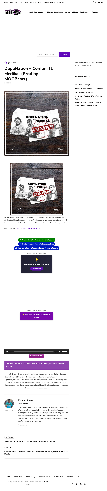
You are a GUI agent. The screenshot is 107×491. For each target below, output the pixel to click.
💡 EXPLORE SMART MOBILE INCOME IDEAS (36, 316)
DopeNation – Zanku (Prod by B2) (28, 228)
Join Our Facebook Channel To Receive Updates (38, 244)
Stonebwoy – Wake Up (84, 92)
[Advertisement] (53, 35)
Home (6, 2)
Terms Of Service (35, 2)
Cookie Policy (30, 477)
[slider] (65, 351)
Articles (22, 426)
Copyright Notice (49, 2)
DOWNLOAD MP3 (37, 356)
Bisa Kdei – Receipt (82, 85)
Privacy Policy (23, 2)
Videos (75, 12)
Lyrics (67, 12)
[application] (36, 351)
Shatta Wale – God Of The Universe (89, 89)
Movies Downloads (55, 12)
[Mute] (60, 352)
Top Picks (84, 12)
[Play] (7, 352)
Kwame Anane (26, 400)
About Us (13, 2)
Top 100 (95, 12)
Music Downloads (36, 12)
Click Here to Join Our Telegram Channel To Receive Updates (38, 248)
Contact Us (60, 2)
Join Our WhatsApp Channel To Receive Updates (38, 240)
